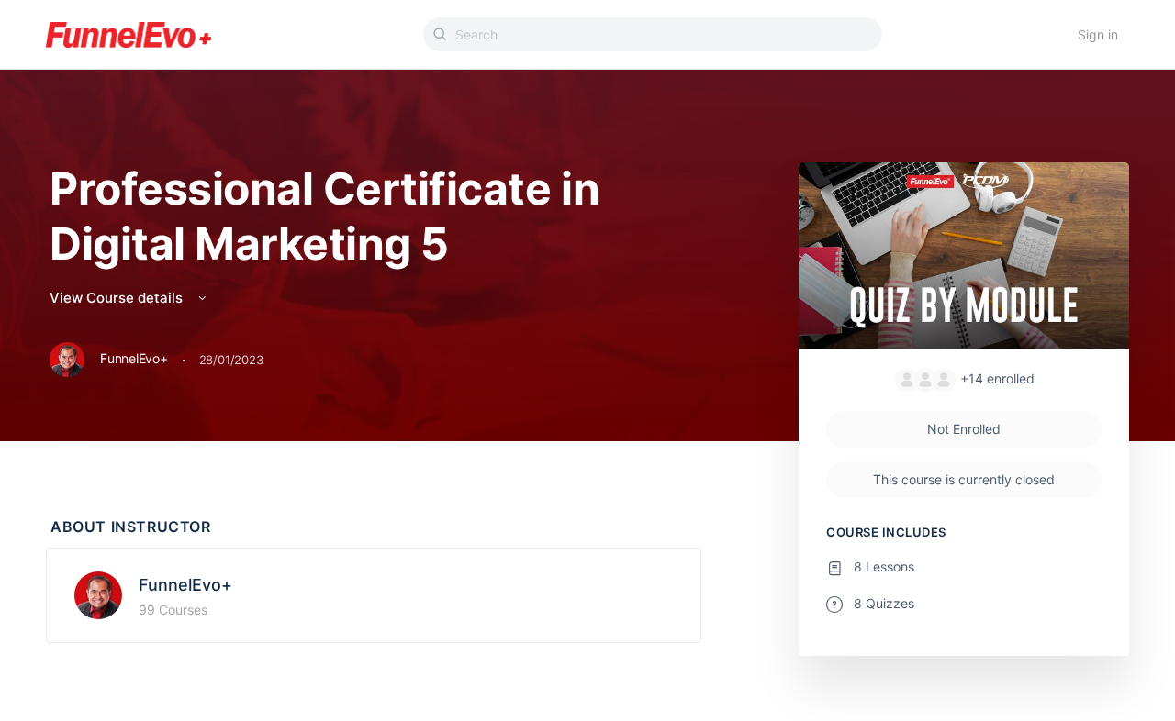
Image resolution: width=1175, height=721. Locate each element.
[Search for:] (652, 34)
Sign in (1098, 34)
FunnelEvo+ (185, 584)
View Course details (118, 297)
